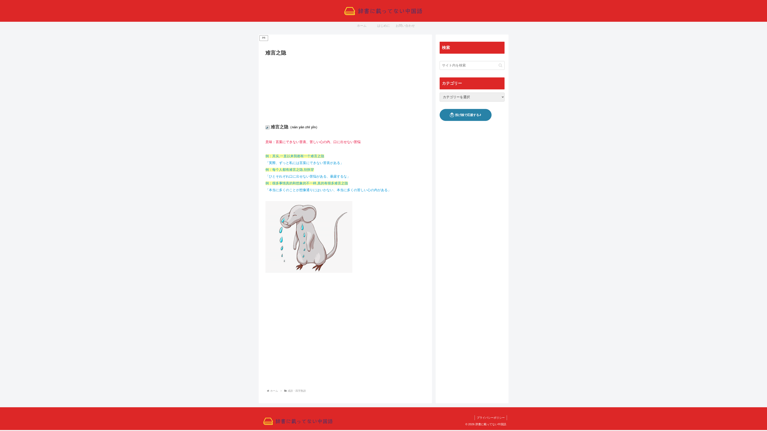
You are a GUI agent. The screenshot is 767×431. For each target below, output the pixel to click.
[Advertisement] (345, 87)
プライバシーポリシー (491, 417)
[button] (500, 65)
